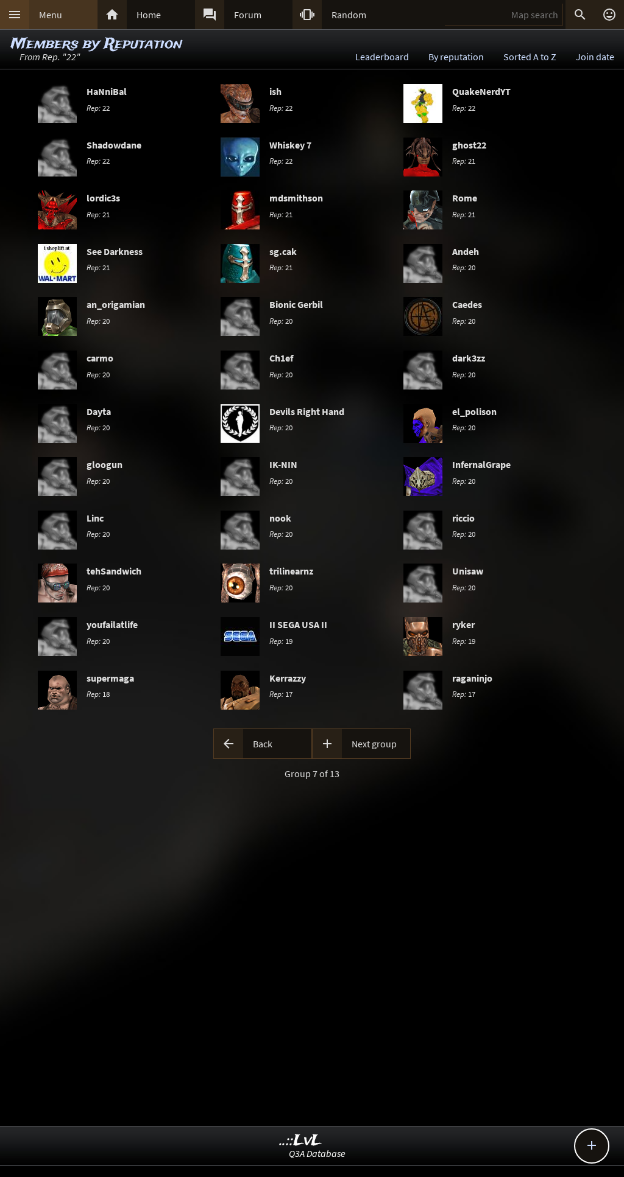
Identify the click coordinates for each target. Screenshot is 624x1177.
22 (98, 108)
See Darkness (115, 251)
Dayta (99, 411)
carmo (100, 358)
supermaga (110, 678)
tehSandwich (114, 571)
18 (98, 694)
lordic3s (103, 198)
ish (275, 91)
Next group (374, 744)
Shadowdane (114, 145)
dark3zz (468, 358)
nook (280, 518)
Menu (50, 15)
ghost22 (469, 145)
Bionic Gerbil (296, 304)
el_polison (474, 411)
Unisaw (467, 571)
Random (349, 15)
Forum (247, 15)
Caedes (467, 304)
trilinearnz (291, 571)
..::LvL (300, 1140)
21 (463, 161)
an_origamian (116, 304)
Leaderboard (382, 57)
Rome (464, 198)
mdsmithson (296, 198)
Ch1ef (281, 358)
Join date (595, 57)
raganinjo (472, 678)
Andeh (465, 251)
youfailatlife (112, 624)
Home (148, 15)
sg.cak (283, 251)
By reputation (456, 57)
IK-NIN (283, 464)
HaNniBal (107, 91)
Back (262, 744)
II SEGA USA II (298, 624)
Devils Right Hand (306, 411)
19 (280, 641)
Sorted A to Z (529, 57)
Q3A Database (317, 1153)
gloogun (104, 464)
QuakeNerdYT (481, 91)
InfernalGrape (481, 464)
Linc (95, 518)
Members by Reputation (96, 44)
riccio (463, 518)
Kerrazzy (287, 678)
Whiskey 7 (290, 145)
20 (463, 267)
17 (280, 694)
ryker (463, 624)
